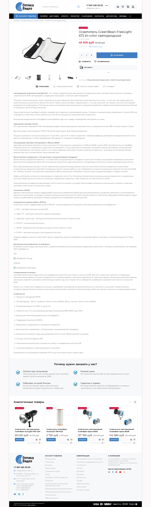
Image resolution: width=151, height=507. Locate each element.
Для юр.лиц (111, 16)
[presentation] (11, 77)
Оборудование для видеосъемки (98, 80)
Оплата (64, 16)
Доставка (54, 16)
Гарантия (75, 16)
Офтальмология (51, 498)
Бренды (123, 16)
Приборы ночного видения (56, 477)
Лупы (47, 474)
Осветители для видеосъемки (120, 80)
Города (79, 481)
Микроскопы (50, 459)
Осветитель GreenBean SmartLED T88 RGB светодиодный (56, 430)
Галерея (43, 16)
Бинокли (48, 465)
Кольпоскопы (50, 495)
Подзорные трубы (52, 471)
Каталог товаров (27, 16)
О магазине (86, 16)
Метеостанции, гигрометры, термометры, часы (56, 485)
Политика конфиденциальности (90, 462)
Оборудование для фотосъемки (58, 492)
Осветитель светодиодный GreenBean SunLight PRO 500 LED (27, 430)
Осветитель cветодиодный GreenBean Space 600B (121, 430)
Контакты (99, 16)
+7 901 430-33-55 (94, 5)
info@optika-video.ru (24, 471)
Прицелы (49, 481)
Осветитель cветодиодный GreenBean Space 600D (90, 430)
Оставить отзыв (83, 490)
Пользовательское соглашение (89, 459)
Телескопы (49, 462)
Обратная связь (83, 484)
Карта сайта (81, 487)
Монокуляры (50, 468)
